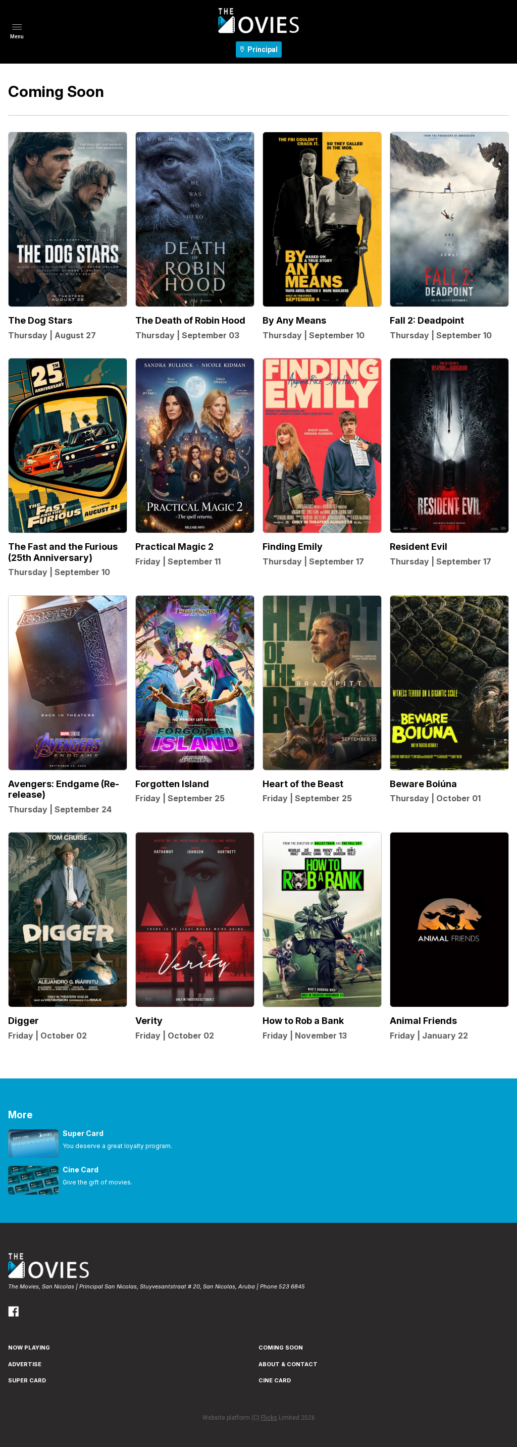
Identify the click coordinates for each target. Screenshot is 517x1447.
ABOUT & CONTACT (288, 1364)
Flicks (269, 1417)
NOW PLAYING (29, 1347)
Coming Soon (280, 1347)
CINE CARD (274, 1380)
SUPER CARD (27, 1380)
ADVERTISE (24, 1364)
